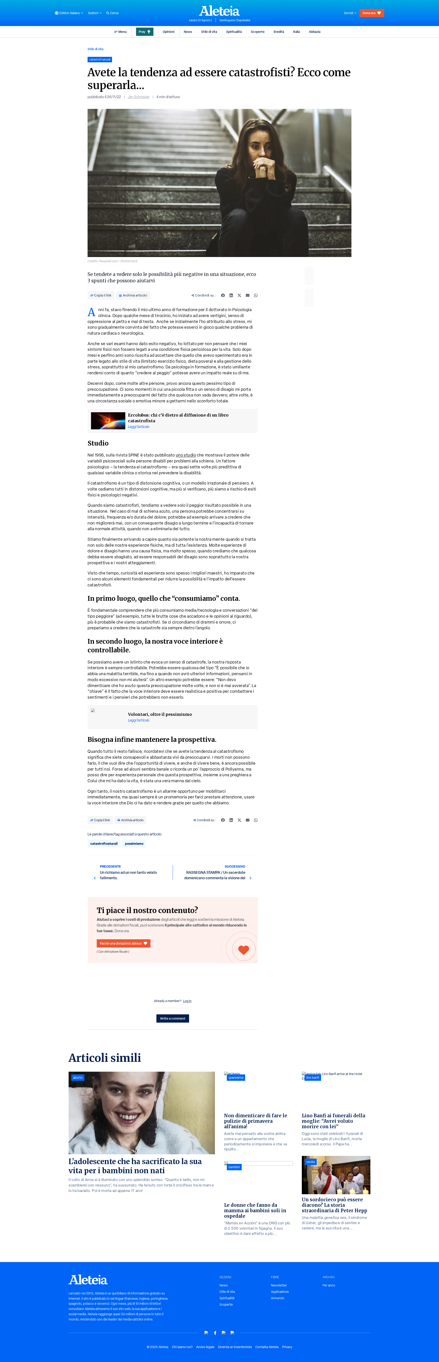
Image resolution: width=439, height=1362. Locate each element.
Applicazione (280, 1292)
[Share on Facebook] (223, 295)
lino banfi (312, 1078)
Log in (187, 1001)
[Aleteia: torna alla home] (219, 10)
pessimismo (134, 843)
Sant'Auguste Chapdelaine (235, 20)
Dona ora (369, 13)
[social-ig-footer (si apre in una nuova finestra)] (232, 1333)
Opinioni (168, 31)
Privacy (287, 1347)
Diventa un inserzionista (235, 1347)
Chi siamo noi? (182, 1347)
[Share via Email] (247, 295)
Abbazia (314, 31)
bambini (234, 1167)
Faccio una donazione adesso (121, 943)
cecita (310, 1162)
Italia (296, 31)
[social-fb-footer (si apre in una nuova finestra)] (215, 1333)
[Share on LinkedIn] (231, 295)
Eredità (279, 31)
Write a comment (172, 1018)
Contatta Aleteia (266, 1347)
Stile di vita (209, 31)
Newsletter (279, 1285)
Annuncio (277, 1298)
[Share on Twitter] (239, 295)
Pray (142, 31)
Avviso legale (205, 1347)
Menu (122, 31)
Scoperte (258, 31)
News (188, 31)
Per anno (329, 1285)
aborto (78, 1078)
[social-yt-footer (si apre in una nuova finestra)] (206, 1333)
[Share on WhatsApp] (256, 295)
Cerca (114, 13)
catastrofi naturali (104, 843)
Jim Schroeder (139, 96)
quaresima (236, 1078)
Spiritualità (234, 31)
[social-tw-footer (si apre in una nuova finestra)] (224, 1333)
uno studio (186, 455)
